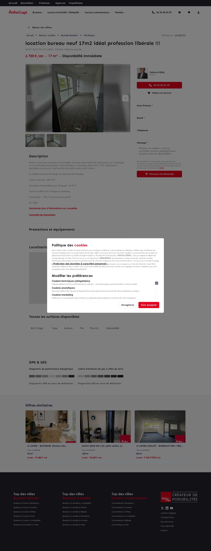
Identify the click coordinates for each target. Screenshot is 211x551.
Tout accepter (149, 305)
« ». (80, 263)
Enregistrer (127, 305)
